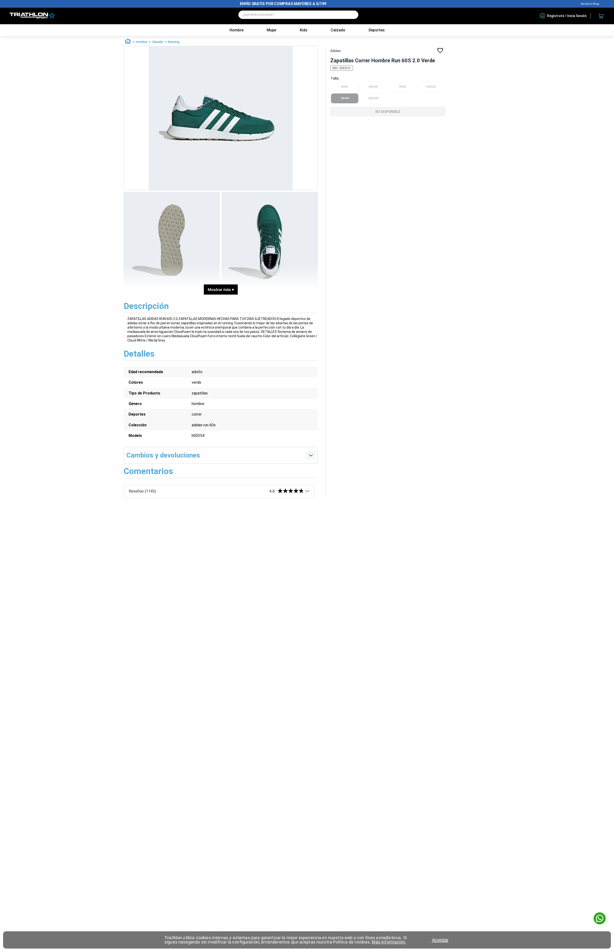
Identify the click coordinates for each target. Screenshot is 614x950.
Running (173, 42)
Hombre (236, 30)
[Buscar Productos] (352, 15)
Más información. (389, 941)
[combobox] (298, 16)
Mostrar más (221, 289)
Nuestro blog (590, 4)
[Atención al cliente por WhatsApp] (600, 918)
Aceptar (440, 940)
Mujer (272, 30)
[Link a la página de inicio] (128, 42)
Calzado (157, 42)
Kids (303, 30)
